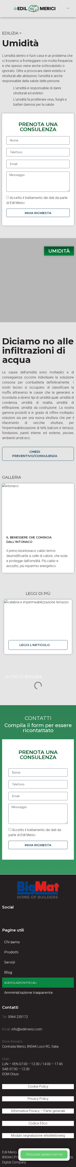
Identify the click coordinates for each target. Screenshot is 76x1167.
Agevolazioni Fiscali (20, 982)
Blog (8, 972)
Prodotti (11, 952)
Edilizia (10, 33)
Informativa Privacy (25, 1111)
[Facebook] (5, 917)
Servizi (9, 962)
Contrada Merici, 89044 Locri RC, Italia (30, 1046)
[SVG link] (38, 890)
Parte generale (54, 1111)
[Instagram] (28, 917)
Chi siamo (12, 942)
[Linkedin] (17, 917)
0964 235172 (18, 1017)
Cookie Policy (38, 1086)
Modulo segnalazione (38, 1136)
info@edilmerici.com (27, 1029)
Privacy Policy (38, 1099)
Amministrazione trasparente (28, 993)
